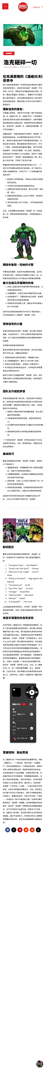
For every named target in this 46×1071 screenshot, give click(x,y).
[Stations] (31, 704)
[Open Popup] (32, 687)
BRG (15, 67)
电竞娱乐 (9, 53)
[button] (38, 7)
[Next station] (27, 692)
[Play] (32, 692)
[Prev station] (36, 692)
